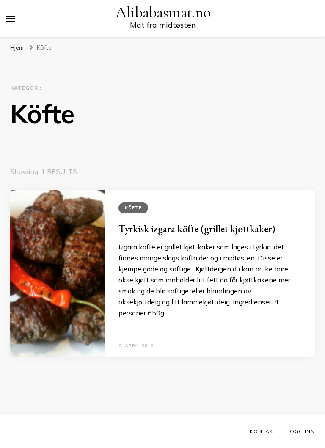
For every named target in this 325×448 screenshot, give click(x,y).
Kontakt (263, 431)
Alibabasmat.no (163, 12)
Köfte (133, 207)
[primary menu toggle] (10, 19)
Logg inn (300, 431)
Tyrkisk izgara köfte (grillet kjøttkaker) (196, 228)
